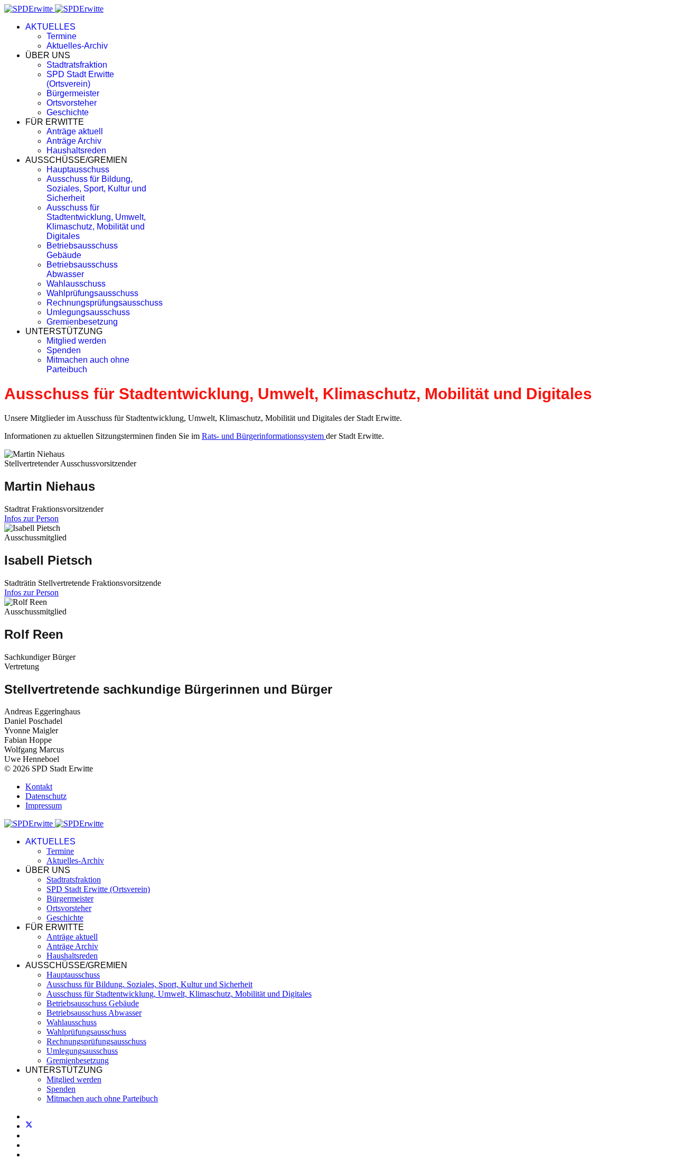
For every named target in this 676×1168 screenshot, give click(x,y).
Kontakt (38, 786)
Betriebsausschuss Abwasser (82, 269)
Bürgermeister (72, 93)
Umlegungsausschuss (88, 312)
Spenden (63, 350)
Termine (61, 36)
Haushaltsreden (76, 150)
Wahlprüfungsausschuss (92, 293)
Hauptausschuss (77, 169)
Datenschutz (46, 796)
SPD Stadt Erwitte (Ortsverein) (80, 79)
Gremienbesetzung (82, 321)
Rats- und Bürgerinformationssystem (264, 435)
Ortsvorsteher (71, 102)
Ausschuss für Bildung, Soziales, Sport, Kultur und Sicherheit (96, 188)
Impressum (43, 805)
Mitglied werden (76, 340)
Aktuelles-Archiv (77, 45)
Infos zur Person (31, 518)
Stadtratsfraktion (76, 64)
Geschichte (67, 112)
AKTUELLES (50, 26)
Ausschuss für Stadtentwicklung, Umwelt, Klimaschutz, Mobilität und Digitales (96, 222)
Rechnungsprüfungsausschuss (104, 302)
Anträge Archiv (73, 140)
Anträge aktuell (74, 131)
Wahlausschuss (76, 283)
